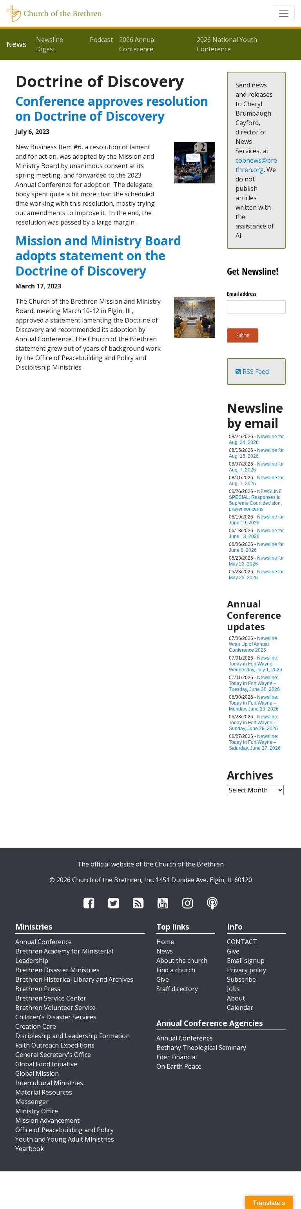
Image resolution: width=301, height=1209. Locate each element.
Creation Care (35, 1026)
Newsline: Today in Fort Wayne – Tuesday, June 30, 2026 (254, 683)
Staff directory (177, 988)
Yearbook (29, 1148)
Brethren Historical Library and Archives (74, 979)
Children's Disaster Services (55, 1017)
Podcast (101, 39)
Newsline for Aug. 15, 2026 (256, 453)
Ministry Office (36, 1111)
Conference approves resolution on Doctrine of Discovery (111, 108)
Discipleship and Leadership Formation (72, 1035)
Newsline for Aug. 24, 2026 (256, 439)
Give (162, 979)
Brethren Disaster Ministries (57, 970)
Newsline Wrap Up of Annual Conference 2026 (253, 644)
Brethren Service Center (50, 998)
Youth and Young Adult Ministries (64, 1139)
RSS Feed (255, 371)
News (164, 951)
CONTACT (242, 941)
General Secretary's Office (53, 1054)
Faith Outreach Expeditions (54, 1045)
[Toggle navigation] (284, 13)
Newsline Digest (49, 44)
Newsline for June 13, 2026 (256, 533)
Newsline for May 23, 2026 (256, 561)
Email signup (246, 960)
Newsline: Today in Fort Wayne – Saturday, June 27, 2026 (255, 742)
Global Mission (37, 1073)
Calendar (240, 1007)
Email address (241, 293)
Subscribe (241, 979)
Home (165, 941)
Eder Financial (176, 1057)
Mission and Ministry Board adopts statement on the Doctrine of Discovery (98, 255)
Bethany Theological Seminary (201, 1047)
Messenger (32, 1101)
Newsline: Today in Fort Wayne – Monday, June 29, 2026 (254, 703)
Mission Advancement (47, 1120)
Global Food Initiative (46, 1064)
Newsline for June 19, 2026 (256, 520)
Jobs (233, 988)
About (236, 998)
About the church (181, 960)
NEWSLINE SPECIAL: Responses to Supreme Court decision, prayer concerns (255, 500)
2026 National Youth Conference (227, 44)
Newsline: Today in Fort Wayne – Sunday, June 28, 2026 (253, 722)
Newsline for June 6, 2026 (256, 547)
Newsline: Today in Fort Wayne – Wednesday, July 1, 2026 (255, 663)
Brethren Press (37, 988)
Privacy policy (246, 970)
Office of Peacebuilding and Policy (64, 1130)
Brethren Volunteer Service (55, 1007)
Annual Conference (43, 941)
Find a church (175, 970)
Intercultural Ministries (49, 1082)
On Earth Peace (178, 1066)
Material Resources (43, 1092)
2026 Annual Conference (137, 44)
